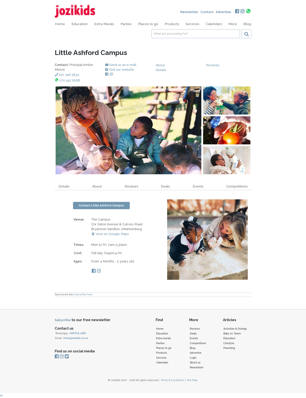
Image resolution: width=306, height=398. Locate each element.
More (232, 24)
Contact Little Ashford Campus (101, 205)
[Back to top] (153, 395)
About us (195, 362)
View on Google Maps (112, 234)
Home (60, 24)
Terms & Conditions (172, 380)
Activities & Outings (235, 328)
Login (193, 357)
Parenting (229, 348)
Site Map (192, 380)
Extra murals (163, 338)
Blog (247, 24)
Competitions (237, 186)
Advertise (223, 12)
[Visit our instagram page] (98, 271)
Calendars (214, 24)
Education (162, 333)
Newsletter (189, 12)
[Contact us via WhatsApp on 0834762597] (248, 11)
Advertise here (84, 294)
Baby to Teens (232, 333)
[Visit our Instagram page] (112, 74)
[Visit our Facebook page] (107, 74)
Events (198, 186)
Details (161, 70)
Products (161, 352)
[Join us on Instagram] (242, 11)
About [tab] (97, 186)
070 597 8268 (69, 80)
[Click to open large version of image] (128, 130)
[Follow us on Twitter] (66, 357)
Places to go (163, 348)
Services (161, 357)
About (160, 65)
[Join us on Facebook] (237, 11)
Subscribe (63, 320)
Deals (165, 186)
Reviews (212, 65)
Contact (207, 12)
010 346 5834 (69, 75)
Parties (160, 343)
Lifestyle (228, 343)
